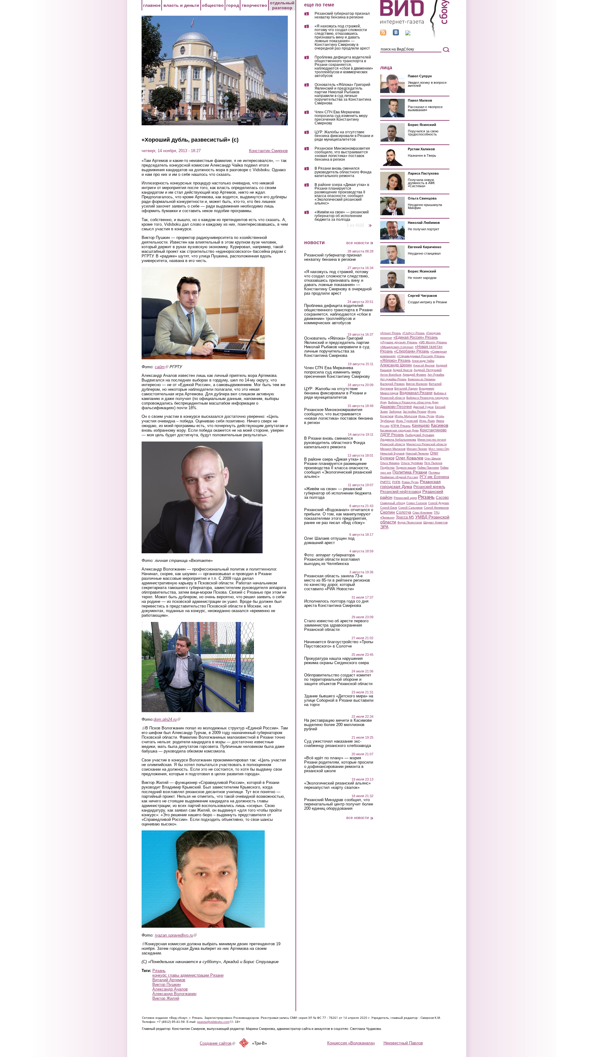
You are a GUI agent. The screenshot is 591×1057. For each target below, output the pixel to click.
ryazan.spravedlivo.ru (176, 935)
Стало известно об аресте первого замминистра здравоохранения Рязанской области (336, 625)
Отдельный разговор (282, 5)
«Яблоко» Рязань (395, 360)
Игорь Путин (426, 416)
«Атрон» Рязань (390, 333)
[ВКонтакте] (396, 34)
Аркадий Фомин (414, 374)
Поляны (434, 472)
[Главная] (414, 36)
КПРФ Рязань (401, 425)
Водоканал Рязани (416, 393)
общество (213, 5)
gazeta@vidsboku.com (215, 1021)
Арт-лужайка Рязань (393, 379)
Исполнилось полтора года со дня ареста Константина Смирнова (336, 603)
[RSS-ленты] (383, 34)
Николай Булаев (392, 453)
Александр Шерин (396, 365)
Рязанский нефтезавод (400, 492)
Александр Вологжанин (174, 993)
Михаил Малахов (392, 448)
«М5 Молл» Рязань (433, 342)
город (232, 5)
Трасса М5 (405, 517)
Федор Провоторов (409, 522)
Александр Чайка (423, 360)
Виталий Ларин (406, 388)
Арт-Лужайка (436, 374)
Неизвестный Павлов (403, 1043)
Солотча (403, 512)
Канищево (421, 425)
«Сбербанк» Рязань (411, 351)
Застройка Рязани (414, 411)
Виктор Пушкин (166, 984)
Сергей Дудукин (438, 503)
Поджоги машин (406, 467)
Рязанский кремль (429, 487)
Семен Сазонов (416, 503)
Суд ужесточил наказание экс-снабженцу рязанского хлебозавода (337, 743)
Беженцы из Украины (421, 379)
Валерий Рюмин (392, 383)
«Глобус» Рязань (413, 333)
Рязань (159, 970)
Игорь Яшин (427, 420)
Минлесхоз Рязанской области (426, 444)
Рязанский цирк (405, 497)
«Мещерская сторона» (397, 347)
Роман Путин (410, 482)
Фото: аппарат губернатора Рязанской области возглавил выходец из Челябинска (332, 559)
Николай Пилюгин (417, 453)
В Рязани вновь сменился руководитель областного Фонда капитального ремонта (343, 172)
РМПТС (385, 482)
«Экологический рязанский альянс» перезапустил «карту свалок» (337, 785)
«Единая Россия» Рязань (415, 337)
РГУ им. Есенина (434, 477)
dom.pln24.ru (167, 719)
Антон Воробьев (390, 374)
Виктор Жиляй (165, 998)
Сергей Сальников (410, 507)
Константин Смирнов (268, 150)
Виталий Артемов (168, 980)
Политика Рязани (409, 472)
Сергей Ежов (388, 507)
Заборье (395, 411)
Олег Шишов (432, 458)
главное (152, 5)
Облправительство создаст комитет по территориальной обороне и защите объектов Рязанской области (338, 679)
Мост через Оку (438, 448)
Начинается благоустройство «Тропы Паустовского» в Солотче (338, 644)
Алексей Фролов (424, 365)
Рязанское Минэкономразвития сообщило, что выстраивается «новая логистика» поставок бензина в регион (342, 154)
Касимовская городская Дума (399, 430)
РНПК (396, 482)
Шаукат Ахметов (435, 522)
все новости (357, 242)
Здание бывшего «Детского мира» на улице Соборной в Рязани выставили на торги (338, 700)
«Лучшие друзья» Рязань (398, 342)
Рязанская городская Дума (410, 484)
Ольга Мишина (390, 463)
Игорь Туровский (407, 420)
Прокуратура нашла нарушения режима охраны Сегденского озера (336, 660)
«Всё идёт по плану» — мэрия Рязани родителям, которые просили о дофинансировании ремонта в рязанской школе (338, 764)
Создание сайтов (217, 1043)
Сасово (442, 497)
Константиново (433, 430)
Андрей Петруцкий (428, 370)
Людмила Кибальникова (398, 439)
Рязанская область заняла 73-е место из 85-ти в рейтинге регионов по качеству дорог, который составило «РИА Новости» (337, 582)
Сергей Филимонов (436, 507)
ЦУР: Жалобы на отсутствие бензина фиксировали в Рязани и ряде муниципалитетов (344, 136)
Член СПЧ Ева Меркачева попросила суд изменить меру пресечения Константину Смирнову (341, 117)
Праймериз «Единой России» (399, 477)
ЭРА (384, 526)
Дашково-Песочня (396, 407)
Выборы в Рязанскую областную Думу (413, 402)
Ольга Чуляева (412, 463)
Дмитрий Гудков (423, 407)
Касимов (439, 425)
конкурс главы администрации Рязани (187, 975)
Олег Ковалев (409, 457)
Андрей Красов (402, 370)
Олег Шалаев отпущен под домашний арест (329, 540)
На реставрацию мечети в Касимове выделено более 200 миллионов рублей (338, 724)
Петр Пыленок (433, 463)
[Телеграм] (407, 34)
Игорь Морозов (406, 416)
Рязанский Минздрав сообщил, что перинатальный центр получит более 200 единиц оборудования (338, 804)
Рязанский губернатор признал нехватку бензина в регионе (342, 15)
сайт (161, 367)
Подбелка (387, 467)
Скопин (387, 512)
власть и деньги (181, 5)
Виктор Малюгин (417, 383)
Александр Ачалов (170, 989)
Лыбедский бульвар (419, 435)
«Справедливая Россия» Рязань (421, 356)
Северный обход (392, 503)
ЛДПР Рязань (392, 435)
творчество (254, 5)
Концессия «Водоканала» (351, 1043)
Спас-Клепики (422, 512)
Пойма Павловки (428, 467)
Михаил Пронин (417, 448)
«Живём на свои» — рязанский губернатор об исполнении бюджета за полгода (342, 215)
